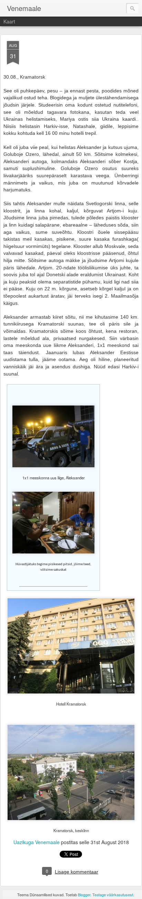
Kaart (9, 21)
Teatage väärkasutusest (112, 894)
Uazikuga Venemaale (36, 842)
